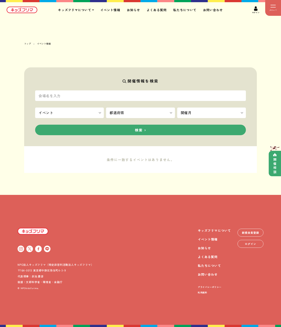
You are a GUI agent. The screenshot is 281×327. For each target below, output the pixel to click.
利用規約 (202, 292)
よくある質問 (157, 10)
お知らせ (133, 10)
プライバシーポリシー (210, 287)
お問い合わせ (213, 10)
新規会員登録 (250, 232)
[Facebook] (38, 249)
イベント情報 (110, 10)
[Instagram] (21, 249)
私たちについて (184, 10)
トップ (27, 43)
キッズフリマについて (214, 230)
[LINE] (47, 249)
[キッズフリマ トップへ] (33, 231)
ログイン (250, 244)
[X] (29, 249)
